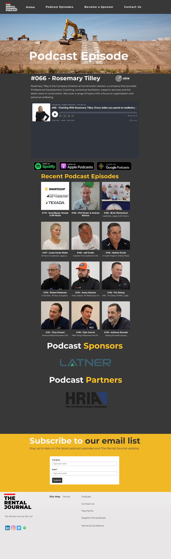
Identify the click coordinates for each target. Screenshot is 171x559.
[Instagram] (13, 528)
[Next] (157, 44)
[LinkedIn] (7, 528)
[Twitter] (19, 528)
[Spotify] (24, 528)
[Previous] (13, 44)
